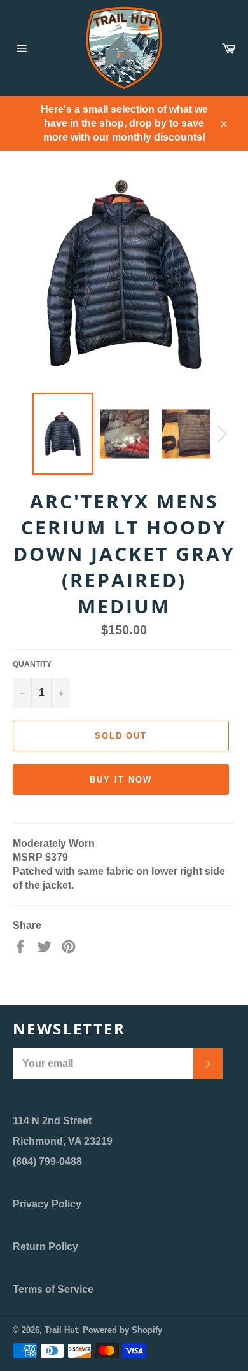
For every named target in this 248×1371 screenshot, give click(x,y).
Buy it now (121, 779)
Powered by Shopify (122, 1330)
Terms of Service (53, 1289)
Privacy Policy (47, 1204)
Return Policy (45, 1246)
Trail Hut (61, 1330)
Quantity (32, 664)
